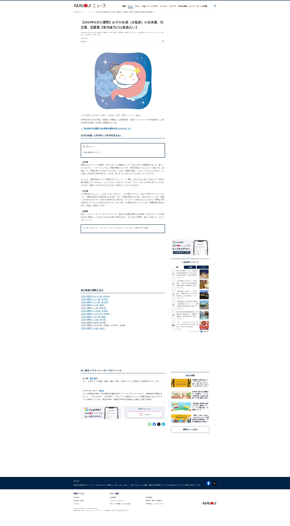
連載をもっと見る (190, 429)
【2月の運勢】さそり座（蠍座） (94, 317)
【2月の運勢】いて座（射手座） (94, 320)
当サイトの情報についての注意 (120, 504)
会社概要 (113, 497)
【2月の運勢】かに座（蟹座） (93, 305)
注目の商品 (182, 6)
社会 (144, 6)
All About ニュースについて (155, 504)
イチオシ (77, 504)
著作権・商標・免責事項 (154, 500)
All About (77, 497)
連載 (124, 6)
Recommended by (195, 331)
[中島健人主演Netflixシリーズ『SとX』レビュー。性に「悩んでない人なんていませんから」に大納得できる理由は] (200, 383)
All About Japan (79, 500)
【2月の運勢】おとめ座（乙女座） (95, 311)
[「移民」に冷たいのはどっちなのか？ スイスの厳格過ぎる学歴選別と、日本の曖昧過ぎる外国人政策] (200, 418)
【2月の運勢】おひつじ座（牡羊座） (96, 296)
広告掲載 (149, 497)
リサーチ (172, 6)
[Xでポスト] (159, 424)
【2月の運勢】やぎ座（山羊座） (94, 323)
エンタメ (163, 6)
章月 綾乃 (84, 41)
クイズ (192, 6)
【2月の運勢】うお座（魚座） (93, 328)
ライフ (130, 6)
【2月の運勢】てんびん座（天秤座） (96, 314)
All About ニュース (79, 12)
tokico (138, 115)
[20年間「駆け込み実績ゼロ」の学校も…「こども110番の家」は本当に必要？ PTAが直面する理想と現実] (200, 395)
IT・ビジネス (153, 6)
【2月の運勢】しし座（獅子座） (94, 308)
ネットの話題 (201, 6)
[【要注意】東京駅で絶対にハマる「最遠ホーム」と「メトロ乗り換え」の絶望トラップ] (200, 406)
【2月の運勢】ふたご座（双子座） (95, 302)
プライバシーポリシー (117, 500)
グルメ (137, 6)
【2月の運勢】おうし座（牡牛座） (95, 299)
